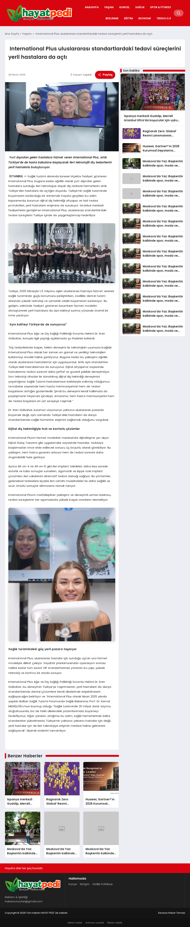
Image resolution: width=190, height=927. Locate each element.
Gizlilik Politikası (102, 884)
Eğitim (128, 18)
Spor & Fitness (160, 7)
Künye (73, 884)
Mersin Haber (75, 922)
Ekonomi (144, 18)
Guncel (124, 7)
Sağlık (140, 7)
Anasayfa (92, 7)
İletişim (85, 884)
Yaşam (109, 7)
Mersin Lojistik (114, 922)
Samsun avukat (95, 922)
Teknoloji (163, 18)
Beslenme (112, 18)
